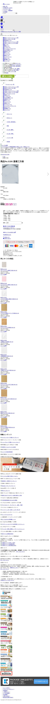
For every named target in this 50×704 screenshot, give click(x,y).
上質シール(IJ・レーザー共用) (11, 43)
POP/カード (9, 117)
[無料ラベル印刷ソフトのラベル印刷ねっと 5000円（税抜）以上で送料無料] (22, 2)
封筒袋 (8, 141)
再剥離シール (7, 59)
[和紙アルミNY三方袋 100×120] (4, 410)
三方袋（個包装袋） (16, 66)
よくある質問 (6, 693)
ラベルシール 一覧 (10, 84)
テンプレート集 (11, 31)
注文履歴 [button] (5, 11)
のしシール (6, 60)
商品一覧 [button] (5, 6)
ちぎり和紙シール (8, 50)
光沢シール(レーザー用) (9, 39)
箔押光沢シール (7, 40)
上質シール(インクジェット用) (11, 41)
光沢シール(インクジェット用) (11, 37)
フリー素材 (18, 31)
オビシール (17, 63)
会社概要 (5, 694)
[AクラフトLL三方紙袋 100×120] (4, 324)
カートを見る (6, 687)
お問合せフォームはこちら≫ (7, 580)
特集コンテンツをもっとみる (7, 456)
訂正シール (6, 58)
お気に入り (7, 237)
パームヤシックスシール (10, 48)
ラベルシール (14, 35)
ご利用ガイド (6, 692)
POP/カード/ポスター (16, 64)
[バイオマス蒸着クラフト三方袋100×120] (4, 310)
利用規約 (5, 690)
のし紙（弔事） (15, 70)
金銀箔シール (7, 51)
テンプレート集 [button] (6, 9)
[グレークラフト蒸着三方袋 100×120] (4, 267)
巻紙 (11, 67)
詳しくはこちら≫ (20, 551)
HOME (2, 18)
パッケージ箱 (13, 71)
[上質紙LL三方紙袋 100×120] (4, 339)
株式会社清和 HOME (8, 697)
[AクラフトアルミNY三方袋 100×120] (4, 382)
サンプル (3, 274)
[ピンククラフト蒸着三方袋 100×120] (4, 282)
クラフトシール (7, 56)
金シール (6, 44)
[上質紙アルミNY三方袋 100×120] (4, 367)
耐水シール (6, 52)
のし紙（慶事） (16, 68)
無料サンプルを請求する (9, 232)
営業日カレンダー (14, 567)
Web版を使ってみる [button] (7, 7)
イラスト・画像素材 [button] (7, 10)
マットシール (7, 54)
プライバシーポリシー (8, 689)
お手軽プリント (4, 31)
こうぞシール (7, 47)
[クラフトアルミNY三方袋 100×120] (4, 396)
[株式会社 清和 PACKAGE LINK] (35, 2)
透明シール (6, 55)
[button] (6, 4)
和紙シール (6, 45)
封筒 (7, 72)
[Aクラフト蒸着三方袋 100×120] (4, 424)
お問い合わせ (7, 238)
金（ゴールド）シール (9, 93)
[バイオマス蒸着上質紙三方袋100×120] (4, 296)
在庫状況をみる (7, 234)
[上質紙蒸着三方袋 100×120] (4, 353)
